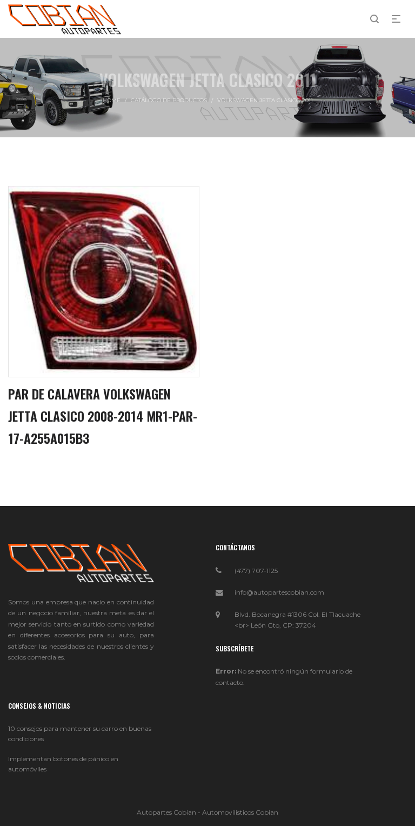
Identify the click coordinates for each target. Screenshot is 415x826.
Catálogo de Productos (169, 100)
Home (112, 100)
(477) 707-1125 (256, 571)
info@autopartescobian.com (279, 592)
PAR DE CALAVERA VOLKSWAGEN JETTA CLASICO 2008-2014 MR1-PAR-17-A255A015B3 (102, 416)
